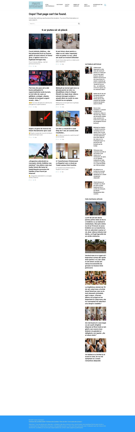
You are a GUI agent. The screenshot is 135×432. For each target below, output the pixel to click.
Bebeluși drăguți (76, 5)
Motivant (60, 4)
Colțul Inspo (67, 5)
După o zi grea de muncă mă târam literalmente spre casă (40, 130)
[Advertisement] (95, 37)
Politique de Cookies (52, 421)
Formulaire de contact (74, 421)
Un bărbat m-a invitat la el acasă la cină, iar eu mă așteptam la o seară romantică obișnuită (100, 174)
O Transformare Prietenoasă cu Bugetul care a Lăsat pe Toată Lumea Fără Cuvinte (67, 163)
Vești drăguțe (87, 5)
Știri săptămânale (49, 5)
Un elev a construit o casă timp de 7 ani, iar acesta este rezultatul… (67, 131)
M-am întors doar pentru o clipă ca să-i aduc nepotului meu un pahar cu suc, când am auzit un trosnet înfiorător (67, 54)
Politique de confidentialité (37, 421)
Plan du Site (63, 421)
